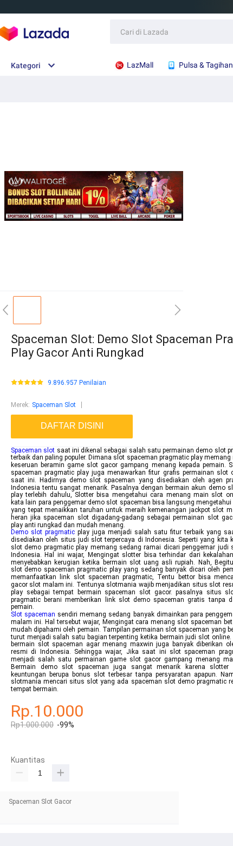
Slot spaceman (33, 614)
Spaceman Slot (54, 405)
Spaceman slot (33, 450)
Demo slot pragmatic (43, 532)
